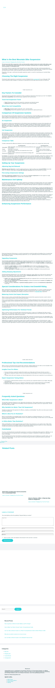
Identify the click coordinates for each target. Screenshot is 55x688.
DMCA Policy (10, 679)
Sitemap (9, 682)
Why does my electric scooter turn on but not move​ (15, 634)
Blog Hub (6, 651)
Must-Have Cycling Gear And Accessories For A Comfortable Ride (14, 492)
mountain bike (36, 79)
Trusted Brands (7, 655)
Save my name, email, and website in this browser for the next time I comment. (20, 537)
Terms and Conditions (12, 680)
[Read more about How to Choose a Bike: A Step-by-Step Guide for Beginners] (40, 495)
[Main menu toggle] (4, 7)
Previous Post (3, 441)
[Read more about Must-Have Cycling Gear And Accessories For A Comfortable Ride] (14, 489)
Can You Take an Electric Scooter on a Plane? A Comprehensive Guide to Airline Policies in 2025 (25, 630)
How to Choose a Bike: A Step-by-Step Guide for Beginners (39, 498)
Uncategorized (7, 657)
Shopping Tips (14, 62)
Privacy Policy (10, 681)
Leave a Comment (6, 62)
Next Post (2, 442)
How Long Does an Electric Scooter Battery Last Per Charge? (18, 623)
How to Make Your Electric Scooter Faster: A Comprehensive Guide (19, 627)
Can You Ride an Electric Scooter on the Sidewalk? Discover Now (18, 637)
